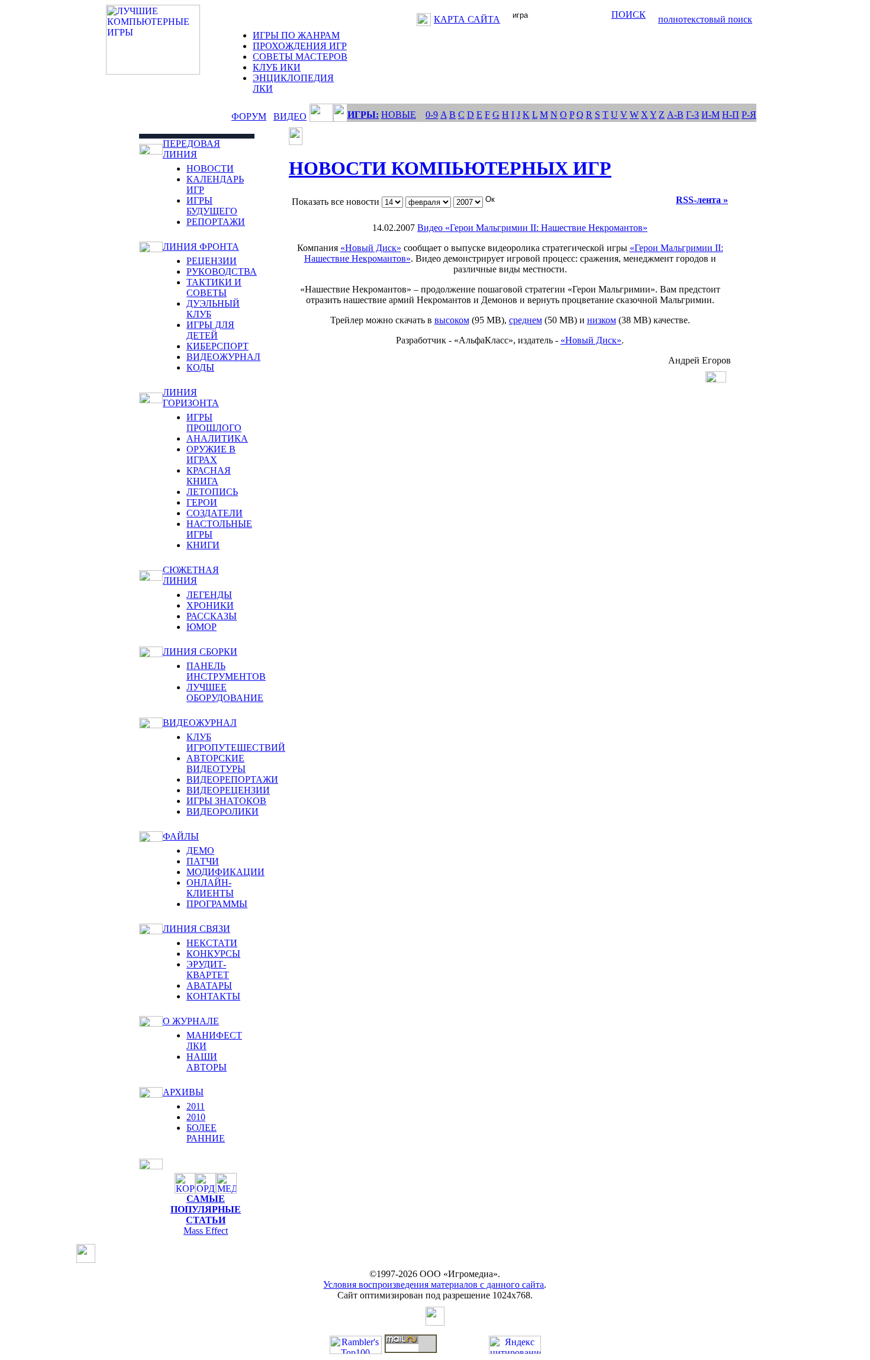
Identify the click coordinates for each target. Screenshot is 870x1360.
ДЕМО (200, 850)
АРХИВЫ (183, 1092)
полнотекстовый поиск (705, 19)
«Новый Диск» (370, 248)
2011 (195, 1106)
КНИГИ (203, 545)
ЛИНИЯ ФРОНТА (201, 247)
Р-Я (749, 115)
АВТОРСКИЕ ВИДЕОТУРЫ (216, 763)
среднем (525, 320)
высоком (451, 320)
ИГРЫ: (363, 115)
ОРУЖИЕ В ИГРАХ (211, 454)
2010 (195, 1117)
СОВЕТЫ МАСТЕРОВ (300, 57)
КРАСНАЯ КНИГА (208, 475)
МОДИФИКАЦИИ (225, 872)
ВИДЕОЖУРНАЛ (223, 357)
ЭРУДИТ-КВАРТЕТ (207, 969)
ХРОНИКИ (210, 605)
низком (601, 320)
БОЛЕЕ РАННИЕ (205, 1133)
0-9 (432, 115)
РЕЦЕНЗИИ (211, 261)
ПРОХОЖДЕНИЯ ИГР (300, 46)
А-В (675, 115)
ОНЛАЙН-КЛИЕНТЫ (210, 887)
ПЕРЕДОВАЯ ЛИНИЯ (191, 149)
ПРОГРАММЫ (216, 904)
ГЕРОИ (201, 502)
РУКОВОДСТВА (221, 271)
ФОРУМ (248, 116)
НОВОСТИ (210, 168)
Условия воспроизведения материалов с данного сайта (433, 1284)
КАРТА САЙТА (467, 19)
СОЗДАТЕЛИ (214, 513)
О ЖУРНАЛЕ (191, 1021)
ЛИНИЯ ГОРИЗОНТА (191, 397)
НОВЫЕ (398, 115)
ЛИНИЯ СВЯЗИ (196, 929)
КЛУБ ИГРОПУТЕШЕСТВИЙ (235, 742)
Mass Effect (205, 1231)
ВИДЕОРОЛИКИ (222, 811)
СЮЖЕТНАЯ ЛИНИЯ (191, 575)
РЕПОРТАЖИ (215, 222)
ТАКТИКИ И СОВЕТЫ (213, 287)
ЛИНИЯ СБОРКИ (200, 652)
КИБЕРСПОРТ (217, 346)
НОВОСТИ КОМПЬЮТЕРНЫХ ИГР (450, 168)
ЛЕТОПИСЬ (212, 492)
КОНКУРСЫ (213, 954)
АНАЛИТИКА (217, 438)
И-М (710, 115)
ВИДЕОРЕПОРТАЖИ (232, 779)
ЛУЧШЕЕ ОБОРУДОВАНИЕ (224, 692)
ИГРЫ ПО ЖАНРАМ (296, 35)
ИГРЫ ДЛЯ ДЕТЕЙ (210, 330)
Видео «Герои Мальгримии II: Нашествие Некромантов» (532, 228)
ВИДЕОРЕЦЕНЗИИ (228, 790)
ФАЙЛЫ (181, 836)
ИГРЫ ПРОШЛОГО (213, 422)
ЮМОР (201, 627)
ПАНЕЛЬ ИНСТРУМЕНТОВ (226, 671)
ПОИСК (628, 14)
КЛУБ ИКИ (277, 67)
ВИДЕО (290, 116)
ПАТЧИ (202, 861)
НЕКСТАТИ (211, 943)
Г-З (692, 115)
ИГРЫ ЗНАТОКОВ (226, 801)
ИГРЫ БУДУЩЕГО (211, 205)
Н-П (730, 115)
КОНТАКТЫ (213, 996)
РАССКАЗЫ (211, 616)
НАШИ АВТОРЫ (206, 1062)
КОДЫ (200, 367)
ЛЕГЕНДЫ (209, 595)
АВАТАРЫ (209, 985)
